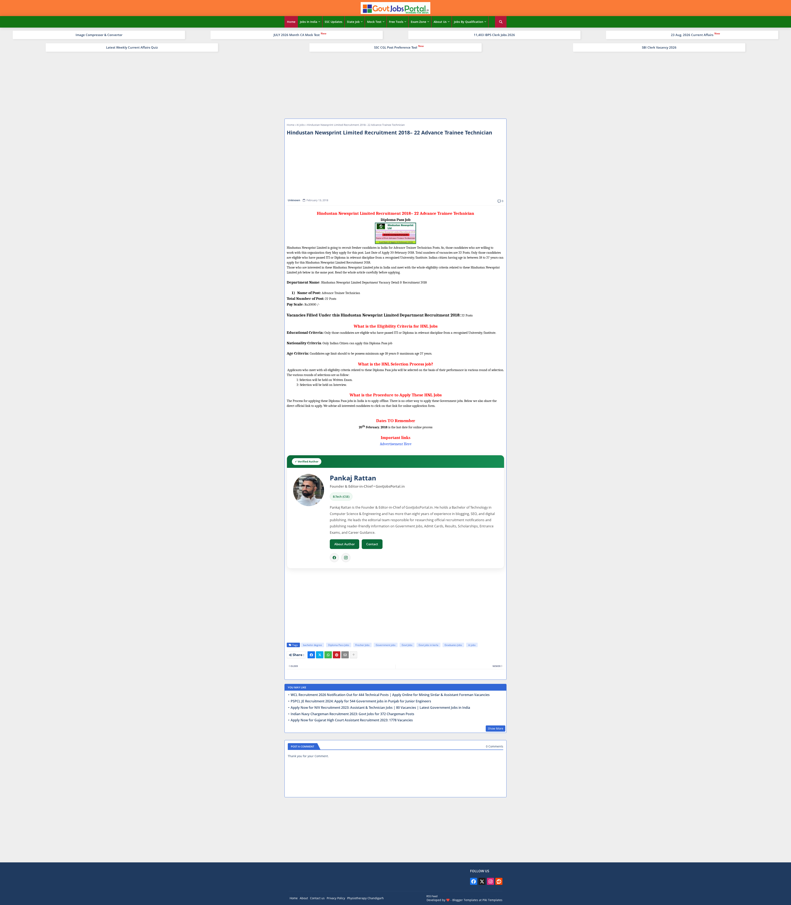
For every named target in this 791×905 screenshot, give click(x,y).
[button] (501, 22)
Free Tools (396, 22)
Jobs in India (308, 22)
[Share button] (353, 654)
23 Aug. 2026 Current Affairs (692, 35)
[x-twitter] (482, 881)
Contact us (317, 898)
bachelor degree (312, 645)
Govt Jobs (407, 645)
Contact (372, 544)
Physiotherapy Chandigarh (365, 898)
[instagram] (490, 881)
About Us (440, 22)
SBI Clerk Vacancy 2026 (659, 47)
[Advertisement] (395, 84)
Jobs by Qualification (468, 22)
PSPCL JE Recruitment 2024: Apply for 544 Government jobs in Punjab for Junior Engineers (361, 701)
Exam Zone (418, 22)
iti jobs (301, 125)
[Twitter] (319, 654)
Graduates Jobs (453, 645)
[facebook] (473, 881)
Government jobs (386, 645)
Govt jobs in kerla (428, 645)
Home (291, 22)
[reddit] (498, 881)
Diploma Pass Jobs (338, 645)
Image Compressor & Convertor (99, 35)
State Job (353, 22)
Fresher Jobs (362, 645)
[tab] (291, 22)
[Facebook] (334, 557)
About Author (344, 544)
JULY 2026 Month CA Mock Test (297, 35)
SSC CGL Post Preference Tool (395, 47)
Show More (495, 728)
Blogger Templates (465, 900)
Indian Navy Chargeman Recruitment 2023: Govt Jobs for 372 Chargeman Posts (352, 714)
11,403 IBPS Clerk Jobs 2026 (494, 35)
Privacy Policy (336, 898)
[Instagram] (345, 557)
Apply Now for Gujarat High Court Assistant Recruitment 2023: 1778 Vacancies (352, 720)
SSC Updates (333, 22)
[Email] (345, 654)
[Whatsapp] (328, 654)
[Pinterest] (336, 654)
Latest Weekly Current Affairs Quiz (132, 47)
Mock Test (374, 22)
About (304, 898)
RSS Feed (432, 896)
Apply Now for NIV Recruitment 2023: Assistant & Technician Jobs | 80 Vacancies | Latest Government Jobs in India (380, 707)
